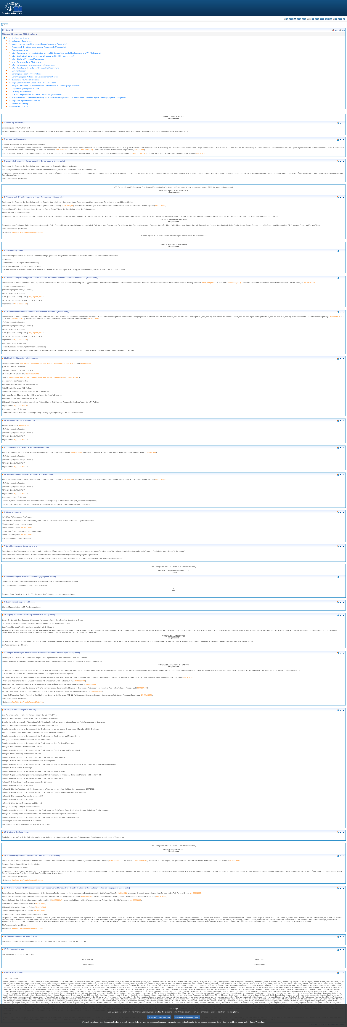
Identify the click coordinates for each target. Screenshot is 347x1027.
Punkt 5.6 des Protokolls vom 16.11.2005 (27, 232)
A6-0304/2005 (234, 861)
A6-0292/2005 (195, 893)
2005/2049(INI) (67, 206)
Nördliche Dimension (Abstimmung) (30, 59)
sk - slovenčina (336, 19)
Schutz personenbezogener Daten (208, 1022)
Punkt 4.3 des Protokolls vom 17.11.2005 (27, 880)
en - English (303, 19)
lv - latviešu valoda (316, 19)
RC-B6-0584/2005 (32, 374)
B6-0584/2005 (25, 363)
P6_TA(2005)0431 (20, 440)
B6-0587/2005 (48, 363)
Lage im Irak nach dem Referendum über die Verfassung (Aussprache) (39, 44)
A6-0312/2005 (160, 206)
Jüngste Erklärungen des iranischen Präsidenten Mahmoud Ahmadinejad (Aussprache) (46, 86)
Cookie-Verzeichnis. (257, 1022)
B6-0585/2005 (188, 677)
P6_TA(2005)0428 (36, 297)
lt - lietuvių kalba (318, 19)
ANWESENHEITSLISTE (18, 107)
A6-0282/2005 (93, 319)
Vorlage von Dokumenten (21, 41)
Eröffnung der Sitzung (20, 38)
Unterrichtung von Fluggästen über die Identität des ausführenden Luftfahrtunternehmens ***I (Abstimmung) (59, 53)
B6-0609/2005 (90, 684)
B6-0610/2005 (142, 688)
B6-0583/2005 (24, 426)
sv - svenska (344, 19)
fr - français (305, 19)
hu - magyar (321, 19)
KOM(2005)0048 (208, 283)
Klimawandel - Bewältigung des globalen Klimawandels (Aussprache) (39, 47)
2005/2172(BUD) (139, 153)
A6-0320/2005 (139, 150)
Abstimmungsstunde (20, 50)
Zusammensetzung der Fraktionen (25, 80)
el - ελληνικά (300, 19)
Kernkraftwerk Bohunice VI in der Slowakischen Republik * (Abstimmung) (45, 56)
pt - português (331, 19)
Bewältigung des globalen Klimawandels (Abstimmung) (38, 68)
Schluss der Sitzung (20, 104)
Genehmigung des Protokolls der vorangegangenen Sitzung (35, 77)
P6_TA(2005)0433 (20, 494)
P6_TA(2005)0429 (36, 333)
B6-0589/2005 (71, 363)
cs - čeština (290, 19)
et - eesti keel (298, 19)
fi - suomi (341, 19)
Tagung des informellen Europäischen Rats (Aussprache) (34, 83)
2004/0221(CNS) (18, 319)
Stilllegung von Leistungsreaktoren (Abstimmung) (36, 65)
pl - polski (328, 19)
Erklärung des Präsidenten (22, 92)
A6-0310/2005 (309, 283)
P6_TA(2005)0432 (20, 467)
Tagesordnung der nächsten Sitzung (26, 101)
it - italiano (313, 19)
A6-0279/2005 (150, 453)
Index (6, 25)
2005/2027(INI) (76, 453)
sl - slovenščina (339, 19)
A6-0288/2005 (135, 900)
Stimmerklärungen (19, 71)
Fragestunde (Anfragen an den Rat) (25, 89)
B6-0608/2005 (80, 681)
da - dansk (292, 19)
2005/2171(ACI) (87, 150)
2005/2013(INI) (121, 893)
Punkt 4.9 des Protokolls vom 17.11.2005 (27, 702)
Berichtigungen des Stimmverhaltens (26, 74)
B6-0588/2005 (59, 363)
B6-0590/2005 (85, 363)
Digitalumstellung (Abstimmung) (29, 62)
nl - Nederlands (326, 19)
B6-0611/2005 (96, 691)
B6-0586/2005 (36, 363)
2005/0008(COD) (234, 283)
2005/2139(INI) (86, 897)
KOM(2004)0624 (334, 317)
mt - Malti (323, 19)
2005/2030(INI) (56, 900)
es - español (287, 19)
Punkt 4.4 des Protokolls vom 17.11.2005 (27, 929)
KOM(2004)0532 (115, 861)
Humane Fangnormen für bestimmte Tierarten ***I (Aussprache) (37, 95)
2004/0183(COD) (141, 861)
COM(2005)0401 (61, 150)
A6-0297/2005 (161, 897)
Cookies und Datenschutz (233, 1022)
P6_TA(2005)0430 (20, 406)
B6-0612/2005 (146, 695)
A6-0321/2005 (201, 153)
